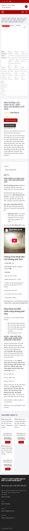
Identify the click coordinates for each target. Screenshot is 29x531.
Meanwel (21, 215)
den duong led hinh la (9, 143)
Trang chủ (4, 18)
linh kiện (18, 206)
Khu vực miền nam (9, 381)
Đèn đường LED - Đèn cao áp (15, 18)
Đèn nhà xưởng (11, 394)
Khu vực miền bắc (9, 374)
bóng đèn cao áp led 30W (14, 135)
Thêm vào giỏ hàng (10, 120)
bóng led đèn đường (18, 141)
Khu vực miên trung (9, 377)
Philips (12, 215)
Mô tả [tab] (6, 166)
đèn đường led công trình (12, 151)
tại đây (23, 225)
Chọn (7, 442)
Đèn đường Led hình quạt (13, 133)
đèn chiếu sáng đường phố (16, 147)
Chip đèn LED (11, 217)
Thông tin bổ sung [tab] (10, 169)
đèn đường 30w (8, 149)
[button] (25, 27)
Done (16, 215)
